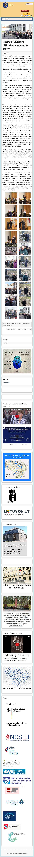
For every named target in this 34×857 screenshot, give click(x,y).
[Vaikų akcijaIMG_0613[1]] (11, 218)
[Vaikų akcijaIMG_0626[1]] (24, 193)
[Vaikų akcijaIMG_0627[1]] (11, 193)
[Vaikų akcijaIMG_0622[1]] (11, 205)
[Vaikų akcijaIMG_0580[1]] (24, 231)
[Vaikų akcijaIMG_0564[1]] (11, 256)
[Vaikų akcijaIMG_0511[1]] (11, 307)
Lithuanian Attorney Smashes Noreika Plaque (19, 329)
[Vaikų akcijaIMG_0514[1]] (24, 295)
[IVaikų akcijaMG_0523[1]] (11, 295)
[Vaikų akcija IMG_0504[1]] (24, 307)
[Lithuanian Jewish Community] (13, 7)
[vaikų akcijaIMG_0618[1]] (24, 205)
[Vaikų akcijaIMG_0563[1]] (24, 256)
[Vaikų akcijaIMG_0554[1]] (11, 269)
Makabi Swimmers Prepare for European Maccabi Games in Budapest (16, 324)
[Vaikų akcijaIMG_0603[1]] (24, 218)
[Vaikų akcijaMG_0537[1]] (11, 282)
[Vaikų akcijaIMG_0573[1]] (11, 244)
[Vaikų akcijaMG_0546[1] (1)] (24, 269)
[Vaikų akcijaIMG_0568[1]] (24, 244)
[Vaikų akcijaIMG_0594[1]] (11, 231)
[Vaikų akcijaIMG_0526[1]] (24, 282)
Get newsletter (6, 382)
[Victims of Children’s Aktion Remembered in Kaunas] (17, 31)
